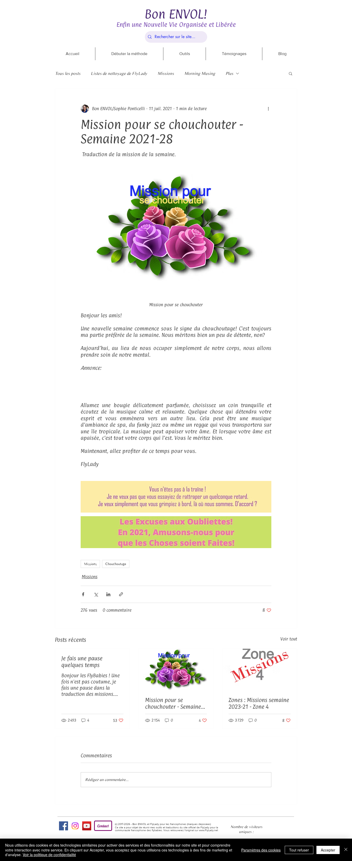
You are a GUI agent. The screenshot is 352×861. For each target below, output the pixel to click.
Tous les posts (67, 73)
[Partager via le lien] (121, 594)
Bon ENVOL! (176, 14)
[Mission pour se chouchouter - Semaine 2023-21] (176, 669)
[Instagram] (75, 825)
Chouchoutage (115, 564)
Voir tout (288, 639)
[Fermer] (346, 850)
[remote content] (176, 383)
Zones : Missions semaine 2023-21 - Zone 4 (259, 703)
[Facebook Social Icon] (63, 825)
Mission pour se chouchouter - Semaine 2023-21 (173, 703)
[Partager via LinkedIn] (108, 594)
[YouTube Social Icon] (86, 825)
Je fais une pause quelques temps (82, 661)
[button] (290, 73)
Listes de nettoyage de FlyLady (119, 73)
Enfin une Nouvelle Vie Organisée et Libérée (176, 24)
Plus (229, 73)
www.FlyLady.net (208, 830)
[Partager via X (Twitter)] (95, 594)
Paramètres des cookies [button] (261, 850)
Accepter (328, 850)
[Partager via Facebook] (83, 594)
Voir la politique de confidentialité (49, 854)
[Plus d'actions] (268, 109)
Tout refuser (299, 850)
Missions (165, 73)
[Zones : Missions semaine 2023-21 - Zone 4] (259, 669)
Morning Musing (199, 73)
